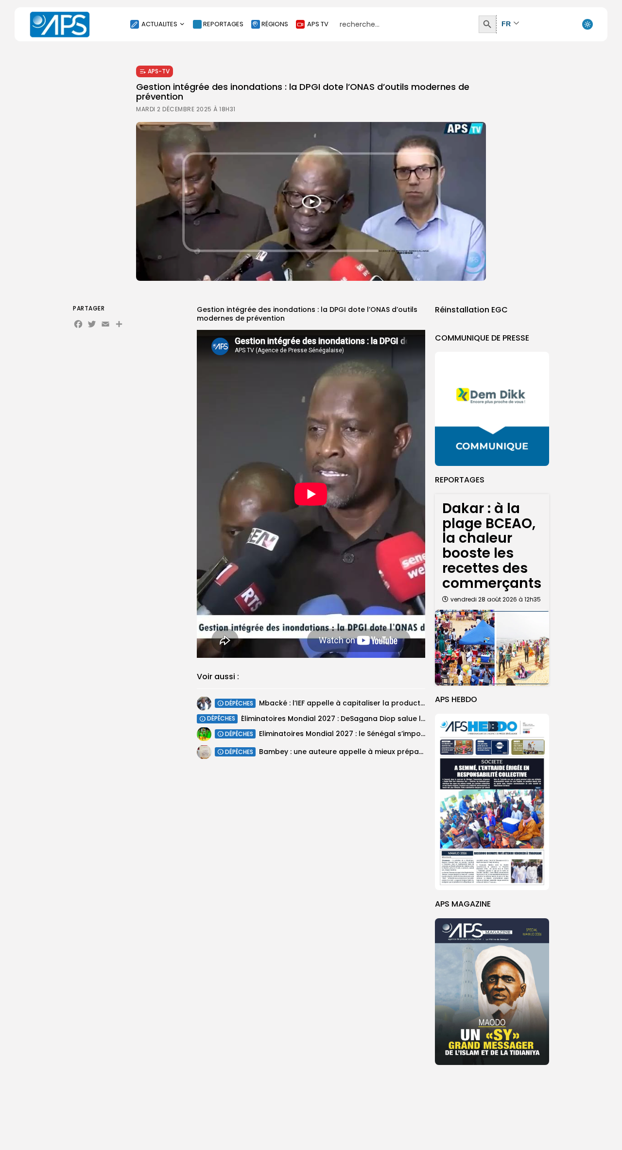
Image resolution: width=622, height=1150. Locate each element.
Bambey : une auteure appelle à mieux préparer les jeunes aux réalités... (386, 751)
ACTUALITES (159, 24)
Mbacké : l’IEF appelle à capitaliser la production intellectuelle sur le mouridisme (401, 703)
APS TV (317, 24)
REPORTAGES (223, 24)
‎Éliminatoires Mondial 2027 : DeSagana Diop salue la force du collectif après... (379, 718)
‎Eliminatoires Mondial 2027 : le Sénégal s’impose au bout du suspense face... (394, 733)
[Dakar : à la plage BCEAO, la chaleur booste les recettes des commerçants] (492, 648)
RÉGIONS (274, 24)
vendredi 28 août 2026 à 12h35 (495, 599)
